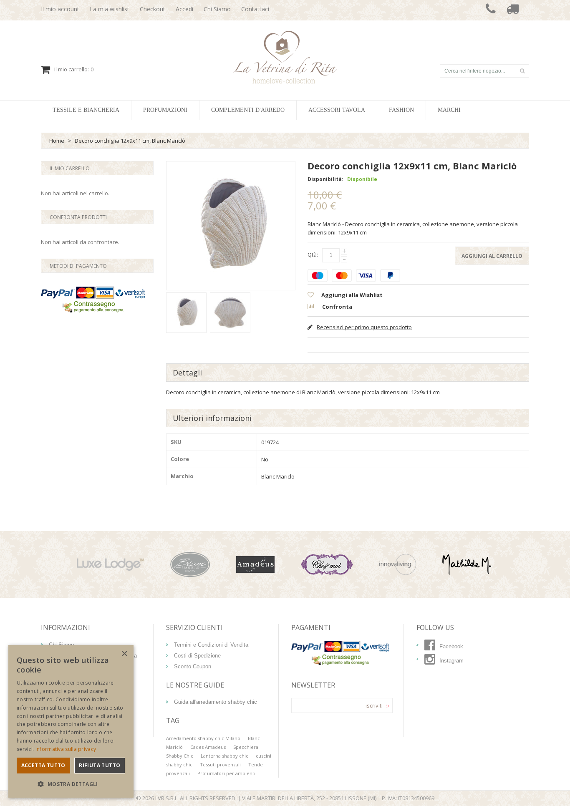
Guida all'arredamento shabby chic (215, 702)
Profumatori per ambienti (226, 773)
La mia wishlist (109, 9)
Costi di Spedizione (197, 655)
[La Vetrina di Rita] (285, 57)
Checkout (152, 9)
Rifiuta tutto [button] (99, 765)
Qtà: (313, 254)
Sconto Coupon (192, 666)
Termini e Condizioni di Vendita (211, 645)
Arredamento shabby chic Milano (203, 738)
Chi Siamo (217, 9)
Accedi (184, 9)
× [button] (124, 654)
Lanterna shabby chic (224, 756)
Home (56, 140)
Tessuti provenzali (220, 764)
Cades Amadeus (208, 747)
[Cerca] (522, 71)
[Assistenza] (491, 10)
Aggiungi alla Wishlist (351, 295)
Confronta (336, 306)
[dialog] (71, 721)
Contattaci (255, 9)
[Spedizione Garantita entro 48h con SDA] (512, 10)
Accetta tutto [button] (43, 765)
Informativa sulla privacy (65, 749)
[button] (71, 784)
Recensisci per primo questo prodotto (364, 327)
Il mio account (60, 9)
